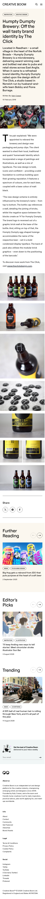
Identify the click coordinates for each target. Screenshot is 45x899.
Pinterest (6, 881)
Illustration (20, 640)
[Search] (36, 4)
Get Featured (8, 825)
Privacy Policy (8, 846)
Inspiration (8, 14)
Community (7, 822)
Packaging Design (18, 568)
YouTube (6, 870)
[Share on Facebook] (19, 509)
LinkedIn (6, 875)
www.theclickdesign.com (19, 266)
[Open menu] (41, 4)
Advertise (6, 828)
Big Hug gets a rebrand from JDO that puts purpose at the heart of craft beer (22, 574)
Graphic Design (21, 14)
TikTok (5, 867)
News (6, 568)
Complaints (7, 852)
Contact (6, 819)
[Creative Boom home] (14, 4)
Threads (6, 878)
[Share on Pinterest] (12, 509)
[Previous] (33, 535)
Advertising (16, 707)
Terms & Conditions (10, 843)
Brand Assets (8, 830)
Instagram (6, 864)
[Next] (39, 535)
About (5, 816)
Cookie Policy (8, 849)
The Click (8, 80)
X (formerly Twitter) (10, 873)
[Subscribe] (40, 757)
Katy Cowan (16, 96)
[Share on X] (5, 509)
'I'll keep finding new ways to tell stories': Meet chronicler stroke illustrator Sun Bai (19, 647)
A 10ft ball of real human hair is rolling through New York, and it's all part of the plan (22, 714)
